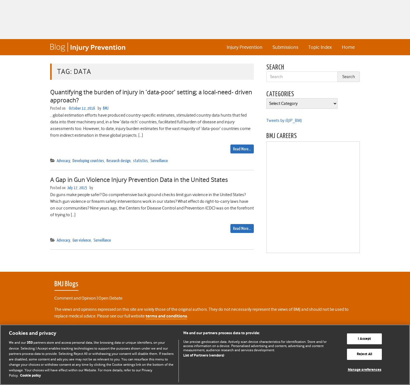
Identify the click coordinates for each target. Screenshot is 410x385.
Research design (119, 161)
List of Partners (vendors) (203, 355)
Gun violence (82, 240)
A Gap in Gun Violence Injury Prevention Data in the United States (139, 180)
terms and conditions (166, 316)
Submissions (285, 47)
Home (348, 47)
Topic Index (320, 47)
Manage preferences (364, 370)
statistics (140, 161)
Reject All (364, 354)
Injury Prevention (244, 47)
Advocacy (63, 161)
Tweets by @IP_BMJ (284, 120)
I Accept (364, 339)
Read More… (242, 149)
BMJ (105, 108)
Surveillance (159, 161)
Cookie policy (30, 376)
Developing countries (88, 161)
